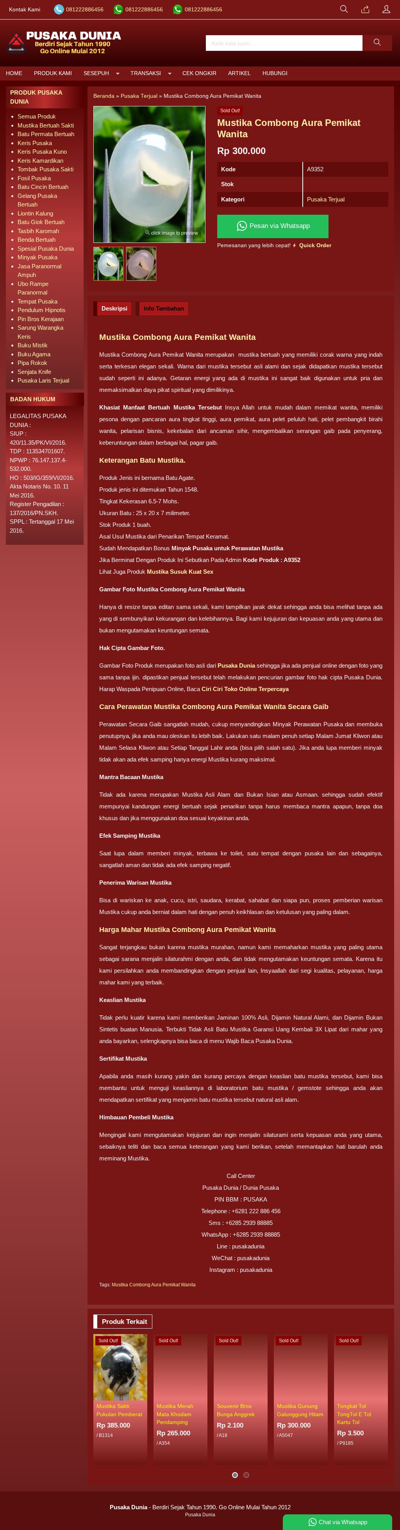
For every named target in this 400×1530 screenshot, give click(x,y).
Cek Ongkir (199, 73)
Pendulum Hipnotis (42, 310)
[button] (377, 43)
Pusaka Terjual (326, 199)
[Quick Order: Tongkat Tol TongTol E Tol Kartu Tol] (383, 1394)
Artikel (239, 73)
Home (14, 73)
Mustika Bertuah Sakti (46, 125)
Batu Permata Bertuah (46, 134)
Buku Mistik (33, 345)
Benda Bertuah (36, 239)
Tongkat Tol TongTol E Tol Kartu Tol (354, 1414)
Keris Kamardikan (40, 160)
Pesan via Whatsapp (279, 226)
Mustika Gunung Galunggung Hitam (300, 1410)
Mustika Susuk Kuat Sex (180, 571)
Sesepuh (96, 73)
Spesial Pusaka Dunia (46, 248)
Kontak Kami (24, 10)
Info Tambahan (164, 308)
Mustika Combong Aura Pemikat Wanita (154, 1285)
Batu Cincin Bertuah (43, 186)
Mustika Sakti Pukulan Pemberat (119, 1410)
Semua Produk (37, 116)
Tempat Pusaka (37, 301)
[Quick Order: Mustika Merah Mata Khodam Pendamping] (203, 1394)
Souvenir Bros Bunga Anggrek (236, 1410)
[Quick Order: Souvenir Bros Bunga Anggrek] (263, 1394)
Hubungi (275, 73)
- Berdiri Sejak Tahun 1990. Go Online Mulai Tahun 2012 (200, 1507)
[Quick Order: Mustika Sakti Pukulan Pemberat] (142, 1394)
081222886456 (85, 10)
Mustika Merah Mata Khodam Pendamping (175, 1414)
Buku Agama (34, 354)
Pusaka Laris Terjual (43, 380)
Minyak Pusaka (37, 257)
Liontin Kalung (35, 213)
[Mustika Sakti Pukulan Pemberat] (120, 1366)
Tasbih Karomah (38, 231)
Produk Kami (53, 73)
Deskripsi (114, 308)
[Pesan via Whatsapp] (365, 9)
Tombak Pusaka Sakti (45, 169)
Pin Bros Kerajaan (41, 319)
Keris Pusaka (35, 143)
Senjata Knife (34, 371)
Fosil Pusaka (34, 178)
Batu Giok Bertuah (41, 222)
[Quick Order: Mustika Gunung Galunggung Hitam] (323, 1394)
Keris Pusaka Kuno (42, 151)
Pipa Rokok (32, 362)
